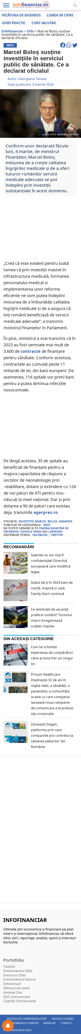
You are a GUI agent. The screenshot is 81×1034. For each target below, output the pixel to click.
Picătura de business (21, 15)
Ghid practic (14, 23)
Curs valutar (44, 23)
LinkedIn (55, 531)
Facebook (40, 535)
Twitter (57, 535)
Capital (9, 966)
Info (46, 525)
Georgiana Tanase (32, 79)
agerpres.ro (45, 512)
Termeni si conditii (25, 1023)
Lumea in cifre (60, 15)
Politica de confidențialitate (27, 1018)
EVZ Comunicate (16, 997)
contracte (30, 351)
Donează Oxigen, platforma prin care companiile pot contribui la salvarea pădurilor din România (52, 735)
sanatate (65, 521)
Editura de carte (16, 988)
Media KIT (49, 1023)
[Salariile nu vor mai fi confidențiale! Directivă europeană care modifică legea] (16, 571)
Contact (66, 1023)
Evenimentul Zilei (17, 971)
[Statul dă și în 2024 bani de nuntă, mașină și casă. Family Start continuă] (16, 599)
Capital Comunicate (19, 1001)
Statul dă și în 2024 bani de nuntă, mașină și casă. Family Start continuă (52, 588)
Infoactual (12, 983)
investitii (26, 521)
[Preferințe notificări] (8, 1026)
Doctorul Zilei (14, 975)
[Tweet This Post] (74, 47)
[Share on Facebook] (63, 47)
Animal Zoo (12, 992)
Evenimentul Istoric (19, 979)
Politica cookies (63, 1018)
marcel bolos (46, 521)
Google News (30, 531)
